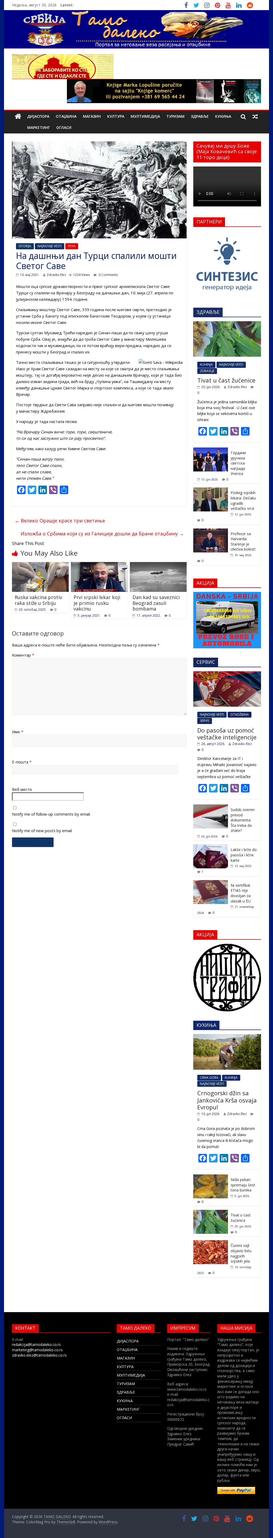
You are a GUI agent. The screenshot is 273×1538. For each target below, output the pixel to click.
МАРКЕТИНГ (38, 127)
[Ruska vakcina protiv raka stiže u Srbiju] (40, 565)
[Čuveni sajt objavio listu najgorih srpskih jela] (210, 1243)
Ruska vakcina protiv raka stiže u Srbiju (38, 600)
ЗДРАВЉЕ (200, 116)
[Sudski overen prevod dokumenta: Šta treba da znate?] (210, 807)
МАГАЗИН (92, 116)
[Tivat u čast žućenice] (227, 324)
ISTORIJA (25, 246)
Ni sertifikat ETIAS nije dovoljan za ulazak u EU (241, 893)
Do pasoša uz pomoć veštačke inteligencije (226, 733)
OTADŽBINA (239, 714)
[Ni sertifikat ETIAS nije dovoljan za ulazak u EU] (210, 882)
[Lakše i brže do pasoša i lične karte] (210, 847)
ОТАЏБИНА (66, 116)
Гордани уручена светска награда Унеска (238, 463)
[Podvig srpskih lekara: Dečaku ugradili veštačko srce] (210, 490)
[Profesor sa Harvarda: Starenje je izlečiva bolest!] (210, 531)
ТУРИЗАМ (175, 116)
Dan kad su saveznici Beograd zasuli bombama (156, 603)
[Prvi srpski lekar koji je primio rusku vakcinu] (99, 565)
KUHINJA (206, 364)
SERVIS (204, 720)
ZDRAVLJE (207, 371)
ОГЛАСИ (63, 127)
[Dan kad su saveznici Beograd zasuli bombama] (158, 565)
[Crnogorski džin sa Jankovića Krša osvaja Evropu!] (227, 1036)
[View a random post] (255, 116)
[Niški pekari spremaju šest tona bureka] (210, 1177)
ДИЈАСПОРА (38, 116)
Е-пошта (21, 761)
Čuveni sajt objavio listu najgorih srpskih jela (241, 1253)
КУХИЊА (223, 116)
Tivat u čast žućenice (226, 380)
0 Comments (108, 274)
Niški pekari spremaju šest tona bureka (243, 1185)
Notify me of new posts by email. (42, 830)
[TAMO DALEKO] (18, 116)
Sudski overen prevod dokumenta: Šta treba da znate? (243, 820)
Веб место (22, 789)
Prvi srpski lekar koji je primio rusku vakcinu (97, 603)
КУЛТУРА (115, 116)
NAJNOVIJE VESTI (50, 246)
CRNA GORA (209, 1077)
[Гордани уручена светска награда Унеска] (210, 450)
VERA (71, 246)
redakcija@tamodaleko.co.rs (36, 1344)
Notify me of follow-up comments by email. (51, 814)
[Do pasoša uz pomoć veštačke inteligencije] (227, 674)
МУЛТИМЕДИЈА (145, 116)
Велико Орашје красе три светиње (60, 520)
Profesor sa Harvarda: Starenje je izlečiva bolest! (243, 541)
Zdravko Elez (56, 274)
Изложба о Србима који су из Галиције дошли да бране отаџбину (102, 533)
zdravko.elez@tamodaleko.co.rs (39, 1355)
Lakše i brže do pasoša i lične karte (244, 854)
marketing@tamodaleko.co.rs (37, 1349)
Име (17, 731)
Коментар (23, 655)
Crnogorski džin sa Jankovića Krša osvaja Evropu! (227, 1100)
